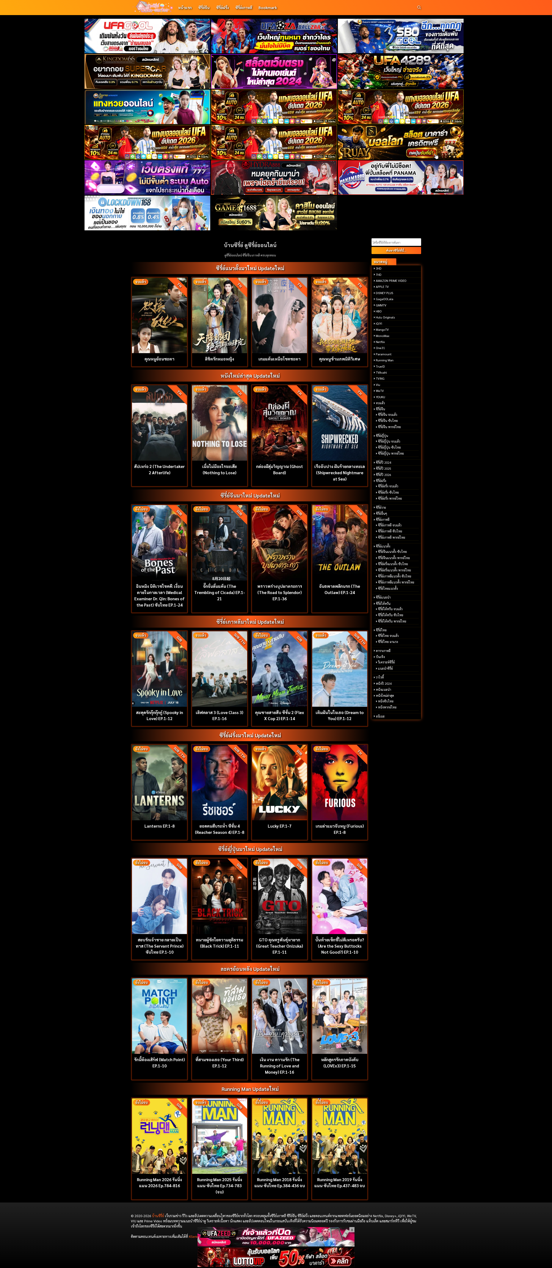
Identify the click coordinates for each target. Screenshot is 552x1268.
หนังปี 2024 (384, 683)
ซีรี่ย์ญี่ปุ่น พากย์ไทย (391, 453)
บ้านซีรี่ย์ (158, 1215)
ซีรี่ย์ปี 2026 (383, 475)
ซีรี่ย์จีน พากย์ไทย (389, 427)
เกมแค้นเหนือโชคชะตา (280, 358)
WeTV (380, 391)
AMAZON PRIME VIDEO (391, 280)
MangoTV (382, 329)
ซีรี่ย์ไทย (381, 630)
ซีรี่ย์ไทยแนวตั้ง (388, 588)
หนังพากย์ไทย (387, 707)
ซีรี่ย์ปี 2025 (383, 468)
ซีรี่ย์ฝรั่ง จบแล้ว (388, 486)
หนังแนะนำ (383, 689)
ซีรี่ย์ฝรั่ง (222, 7)
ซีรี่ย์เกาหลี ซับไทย (390, 531)
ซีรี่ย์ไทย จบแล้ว (388, 636)
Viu (378, 385)
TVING (380, 378)
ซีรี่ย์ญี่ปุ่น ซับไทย (389, 447)
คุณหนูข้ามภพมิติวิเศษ (339, 358)
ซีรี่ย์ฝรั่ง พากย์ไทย (390, 498)
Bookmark (268, 7)
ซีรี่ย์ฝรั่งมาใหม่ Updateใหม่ (250, 735)
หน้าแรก (185, 7)
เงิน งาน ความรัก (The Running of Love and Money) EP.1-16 (280, 1066)
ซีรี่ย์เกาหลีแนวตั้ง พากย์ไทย (396, 582)
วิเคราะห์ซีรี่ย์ (386, 662)
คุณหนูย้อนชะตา (159, 358)
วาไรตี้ (380, 677)
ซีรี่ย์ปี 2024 (383, 462)
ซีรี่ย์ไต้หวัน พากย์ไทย (392, 621)
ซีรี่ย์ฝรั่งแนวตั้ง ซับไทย (393, 564)
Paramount (384, 354)
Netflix (380, 342)
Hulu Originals (385, 317)
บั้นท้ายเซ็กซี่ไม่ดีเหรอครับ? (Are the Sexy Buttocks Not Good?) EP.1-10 (339, 946)
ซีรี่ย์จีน (204, 7)
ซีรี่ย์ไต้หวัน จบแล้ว (390, 609)
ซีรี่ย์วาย (381, 507)
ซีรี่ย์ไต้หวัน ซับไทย (390, 615)
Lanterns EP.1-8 (159, 825)
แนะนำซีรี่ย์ (385, 668)
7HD (378, 274)
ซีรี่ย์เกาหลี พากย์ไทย (391, 537)
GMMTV (381, 305)
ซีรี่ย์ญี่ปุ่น (382, 436)
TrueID (380, 366)
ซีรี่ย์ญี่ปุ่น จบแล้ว (389, 441)
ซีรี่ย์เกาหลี (243, 7)
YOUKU (380, 397)
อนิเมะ (380, 716)
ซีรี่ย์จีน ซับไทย (388, 421)
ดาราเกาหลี (383, 651)
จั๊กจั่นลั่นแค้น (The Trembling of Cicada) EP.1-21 (219, 592)
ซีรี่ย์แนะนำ (383, 597)
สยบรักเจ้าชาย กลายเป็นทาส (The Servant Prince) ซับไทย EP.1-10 (159, 946)
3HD (378, 268)
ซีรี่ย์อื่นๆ (381, 513)
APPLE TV (382, 287)
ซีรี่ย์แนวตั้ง (383, 546)
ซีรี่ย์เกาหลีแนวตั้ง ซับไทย (394, 576)
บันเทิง (380, 657)
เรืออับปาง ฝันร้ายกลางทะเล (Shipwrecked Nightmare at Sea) (339, 472)
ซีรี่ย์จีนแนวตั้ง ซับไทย (392, 552)
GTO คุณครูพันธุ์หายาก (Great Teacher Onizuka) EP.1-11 (279, 946)
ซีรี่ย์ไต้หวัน (383, 603)
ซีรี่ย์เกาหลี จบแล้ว (389, 525)
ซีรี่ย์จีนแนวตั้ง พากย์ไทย (394, 558)
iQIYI (379, 323)
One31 (380, 348)
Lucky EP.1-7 (280, 825)
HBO (379, 311)
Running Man (385, 360)
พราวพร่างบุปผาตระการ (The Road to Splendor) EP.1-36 (279, 592)
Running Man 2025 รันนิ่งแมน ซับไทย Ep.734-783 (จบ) (219, 1186)
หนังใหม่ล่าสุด (385, 695)
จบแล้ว (380, 403)
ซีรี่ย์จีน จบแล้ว (387, 414)
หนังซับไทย (386, 701)
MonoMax (382, 336)
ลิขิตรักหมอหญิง (219, 358)
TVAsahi (381, 372)
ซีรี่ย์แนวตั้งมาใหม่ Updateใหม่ (250, 268)
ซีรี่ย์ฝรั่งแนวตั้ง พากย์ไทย (394, 570)
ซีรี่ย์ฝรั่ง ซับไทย (388, 492)
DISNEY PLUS (384, 293)
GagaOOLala (384, 299)
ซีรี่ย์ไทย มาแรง (388, 642)
